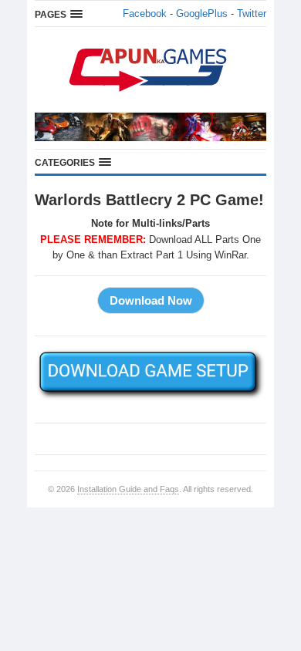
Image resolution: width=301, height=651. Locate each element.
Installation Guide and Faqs (128, 489)
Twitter (251, 13)
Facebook (145, 13)
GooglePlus (202, 13)
